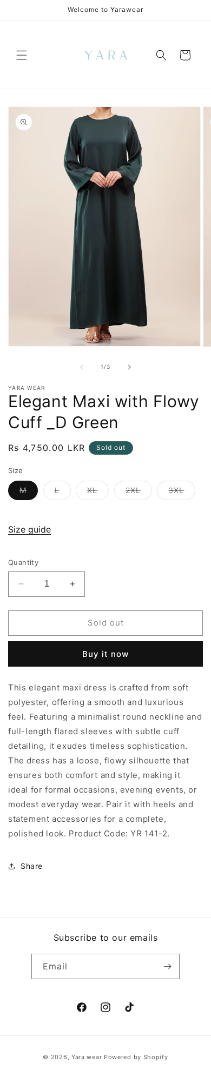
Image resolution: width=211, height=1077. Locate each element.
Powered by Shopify (136, 1057)
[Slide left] (82, 367)
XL (98, 492)
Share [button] (32, 865)
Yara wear (86, 1057)
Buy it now (105, 654)
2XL (139, 492)
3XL (181, 492)
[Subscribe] (167, 966)
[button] (22, 55)
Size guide (29, 529)
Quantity (23, 562)
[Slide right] (129, 367)
